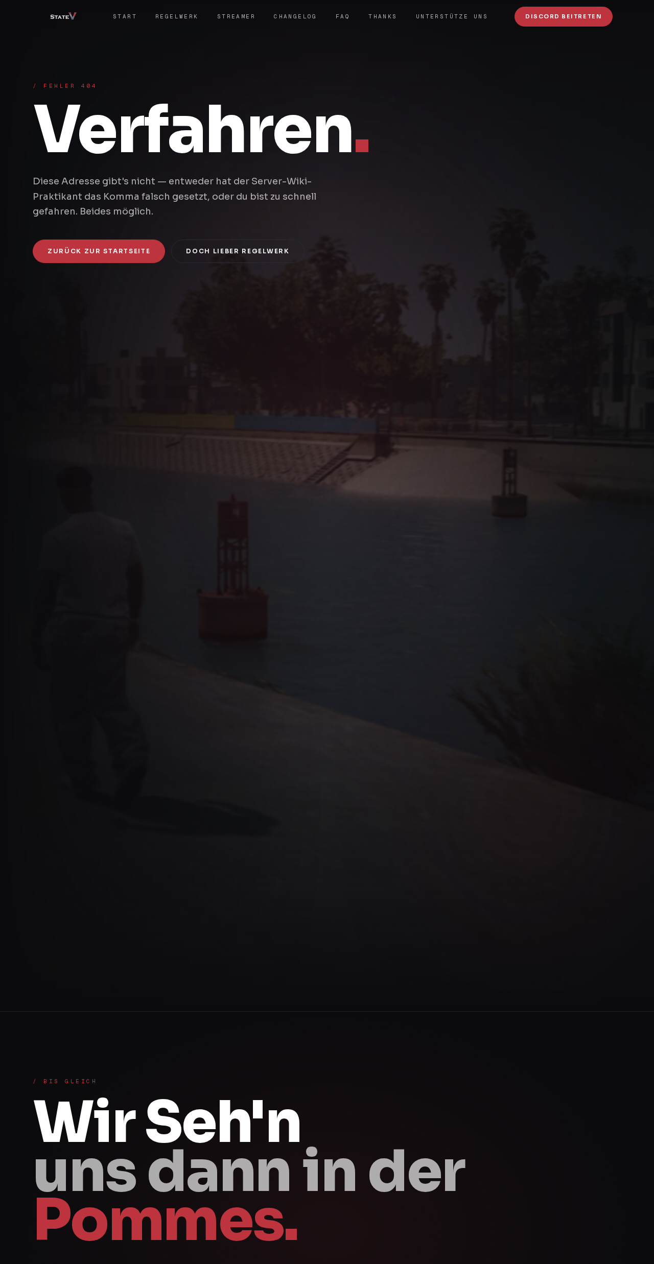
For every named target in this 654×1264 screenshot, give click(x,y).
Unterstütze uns (452, 16)
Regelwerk (177, 16)
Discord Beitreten (563, 16)
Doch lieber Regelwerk (237, 251)
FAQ (343, 16)
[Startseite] (66, 16)
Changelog (295, 16)
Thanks (383, 16)
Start (125, 16)
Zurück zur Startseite (99, 251)
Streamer (236, 16)
